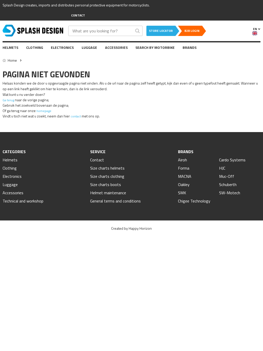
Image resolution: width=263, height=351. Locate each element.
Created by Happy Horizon (131, 228)
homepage (43, 110)
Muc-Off (226, 176)
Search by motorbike (155, 47)
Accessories (116, 47)
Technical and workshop (23, 201)
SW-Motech (229, 193)
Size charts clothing (107, 176)
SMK (182, 193)
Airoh (182, 160)
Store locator (161, 30)
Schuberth (228, 184)
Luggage (89, 47)
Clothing (34, 47)
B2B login (192, 30)
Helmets (10, 47)
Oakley (184, 184)
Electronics (62, 47)
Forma (183, 168)
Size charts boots (105, 184)
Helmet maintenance (108, 193)
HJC (222, 168)
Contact (97, 160)
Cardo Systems (232, 160)
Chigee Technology (194, 201)
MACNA (184, 176)
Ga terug (8, 100)
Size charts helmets (107, 168)
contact (76, 116)
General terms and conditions (115, 201)
